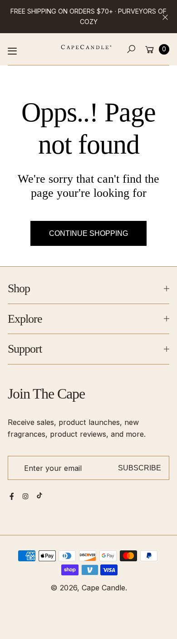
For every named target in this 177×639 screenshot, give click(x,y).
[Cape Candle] (86, 47)
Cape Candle (103, 587)
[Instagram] (25, 496)
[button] (131, 49)
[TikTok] (39, 495)
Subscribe (139, 468)
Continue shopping (88, 233)
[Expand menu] (12, 50)
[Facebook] (12, 496)
